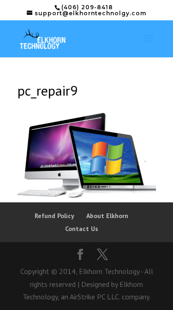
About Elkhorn (107, 216)
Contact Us (81, 229)
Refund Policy (54, 216)
